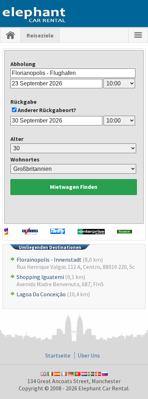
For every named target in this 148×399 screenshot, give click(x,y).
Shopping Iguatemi (40, 276)
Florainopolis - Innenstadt (49, 259)
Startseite (57, 355)
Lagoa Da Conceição (41, 294)
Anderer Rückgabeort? (47, 110)
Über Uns (89, 355)
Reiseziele (40, 35)
